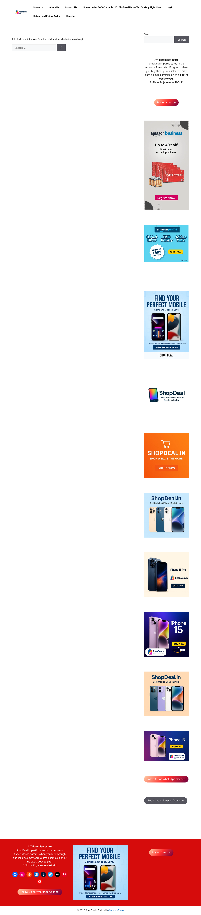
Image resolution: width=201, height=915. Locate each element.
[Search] (61, 47)
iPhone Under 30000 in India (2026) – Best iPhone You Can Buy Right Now (122, 7)
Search (148, 34)
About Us (54, 7)
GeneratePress (116, 910)
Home (36, 7)
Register (70, 16)
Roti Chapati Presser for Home (165, 800)
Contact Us (71, 7)
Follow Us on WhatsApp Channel (166, 779)
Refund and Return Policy (46, 16)
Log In (170, 7)
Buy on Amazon (166, 102)
